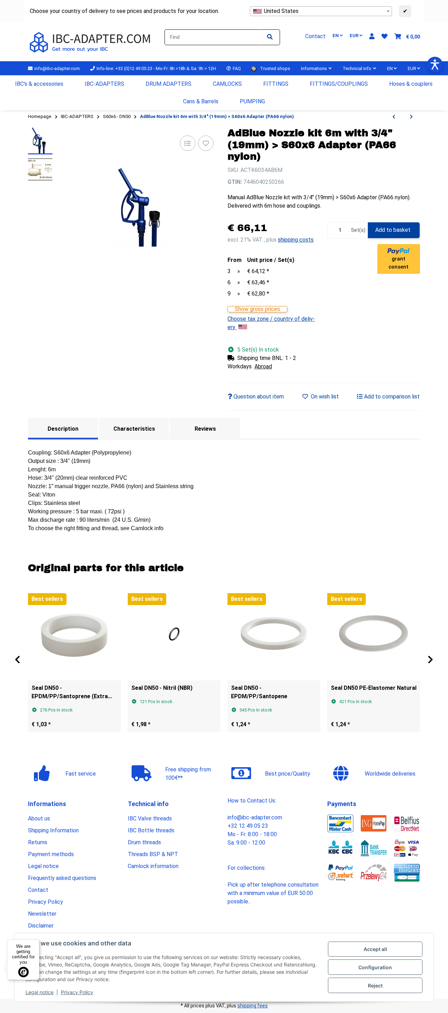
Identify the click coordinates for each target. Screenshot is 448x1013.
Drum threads (144, 842)
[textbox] (321, 11)
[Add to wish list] (206, 143)
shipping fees (252, 1005)
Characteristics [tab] (134, 428)
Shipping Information (53, 830)
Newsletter (42, 913)
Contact (38, 890)
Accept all (375, 949)
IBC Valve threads (150, 818)
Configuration (375, 967)
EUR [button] (354, 35)
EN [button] (336, 35)
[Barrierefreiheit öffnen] (435, 64)
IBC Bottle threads (151, 830)
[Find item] (270, 37)
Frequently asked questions (62, 878)
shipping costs (296, 239)
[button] (371, 36)
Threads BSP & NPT (153, 854)
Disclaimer (41, 925)
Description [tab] (63, 428)
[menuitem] (39, 84)
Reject (375, 985)
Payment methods (51, 854)
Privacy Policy (77, 992)
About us (39, 818)
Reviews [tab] (205, 428)
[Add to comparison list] (187, 143)
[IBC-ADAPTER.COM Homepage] (91, 41)
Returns (37, 842)
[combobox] (321, 11)
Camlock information (153, 866)
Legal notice (40, 992)
